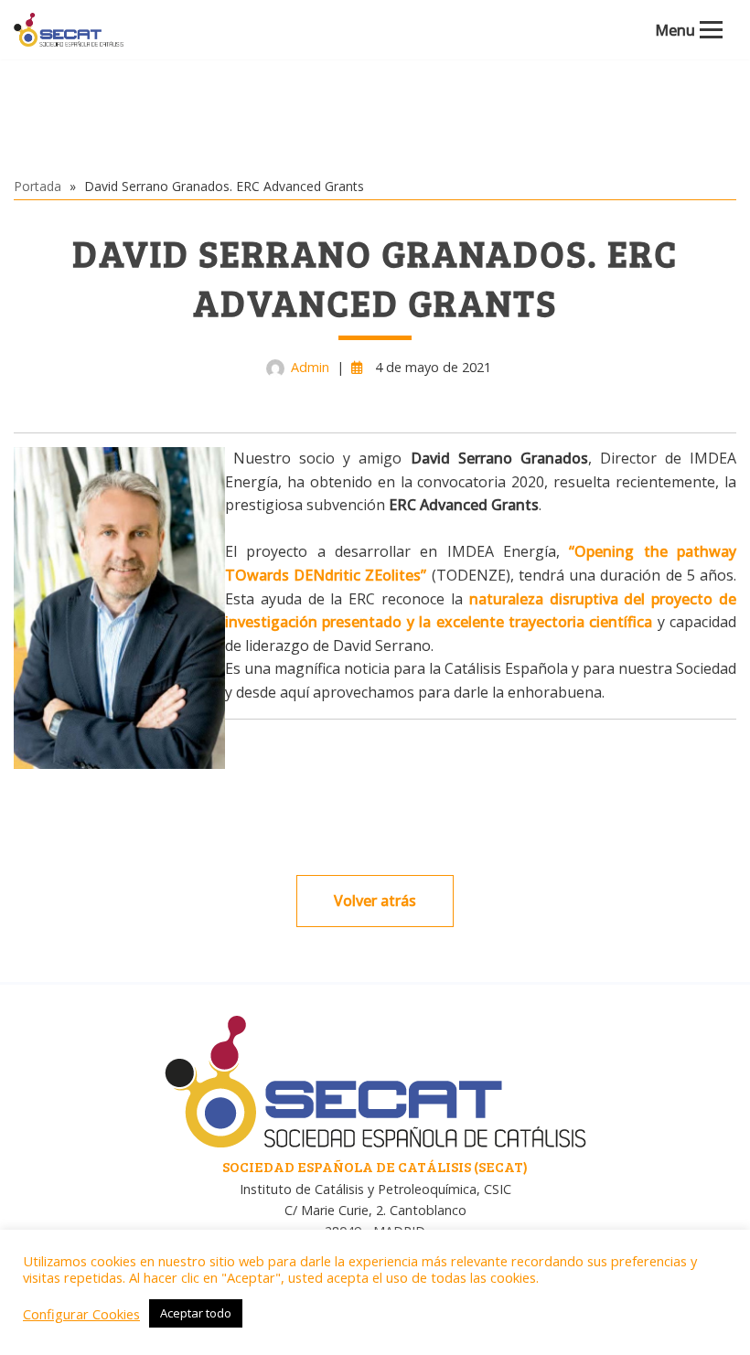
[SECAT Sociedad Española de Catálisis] (68, 30)
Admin (310, 367)
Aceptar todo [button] (195, 1313)
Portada (37, 186)
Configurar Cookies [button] (81, 1314)
